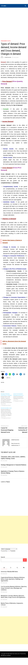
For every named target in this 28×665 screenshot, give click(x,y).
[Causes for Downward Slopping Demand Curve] (19, 397)
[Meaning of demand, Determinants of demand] (7, 399)
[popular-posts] (4, 567)
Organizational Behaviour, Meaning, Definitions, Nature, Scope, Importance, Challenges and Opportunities (13, 579)
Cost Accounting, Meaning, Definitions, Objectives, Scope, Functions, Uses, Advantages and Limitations (14, 588)
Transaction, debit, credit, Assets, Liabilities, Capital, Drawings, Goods (13, 457)
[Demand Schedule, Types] (7, 413)
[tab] (4, 567)
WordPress (3, 655)
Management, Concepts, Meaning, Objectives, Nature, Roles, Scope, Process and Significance (13, 596)
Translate (12, 551)
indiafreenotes (8, 57)
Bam (9, 655)
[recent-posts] (10, 567)
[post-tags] (24, 567)
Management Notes (6, 40)
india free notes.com (15, 653)
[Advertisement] (14, 22)
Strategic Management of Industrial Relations (13, 465)
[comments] (17, 567)
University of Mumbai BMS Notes (9, 571)
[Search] (25, 560)
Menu (4, 6)
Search (3, 557)
